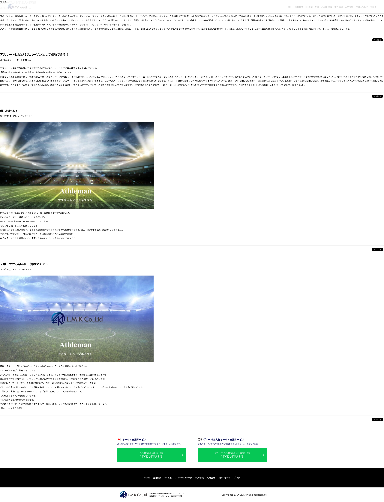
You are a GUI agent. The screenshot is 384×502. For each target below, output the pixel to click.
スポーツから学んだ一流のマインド (24, 264)
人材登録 (211, 477)
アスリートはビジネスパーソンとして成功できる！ (34, 54)
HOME (147, 477)
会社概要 (157, 477)
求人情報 (199, 477)
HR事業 (168, 477)
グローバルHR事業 (183, 477)
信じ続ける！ (9, 111)
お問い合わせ (224, 477)
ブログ (237, 477)
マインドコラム (23, 59)
